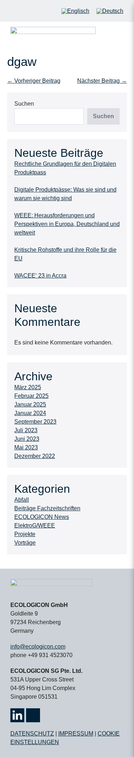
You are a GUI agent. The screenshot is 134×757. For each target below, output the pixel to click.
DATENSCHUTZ (32, 734)
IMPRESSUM (75, 734)
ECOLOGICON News (41, 517)
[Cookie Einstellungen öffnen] (13, 748)
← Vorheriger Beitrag (33, 81)
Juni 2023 (26, 439)
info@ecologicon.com (37, 646)
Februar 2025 (31, 396)
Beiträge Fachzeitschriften (47, 508)
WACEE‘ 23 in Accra (40, 276)
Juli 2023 (26, 430)
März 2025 (27, 387)
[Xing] (33, 715)
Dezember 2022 (34, 456)
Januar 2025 (30, 404)
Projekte (24, 534)
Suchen (24, 104)
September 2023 (35, 422)
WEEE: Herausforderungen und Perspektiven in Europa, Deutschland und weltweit (67, 224)
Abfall (21, 500)
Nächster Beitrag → (102, 81)
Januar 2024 (30, 413)
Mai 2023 (26, 447)
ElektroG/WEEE (34, 525)
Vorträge (25, 543)
